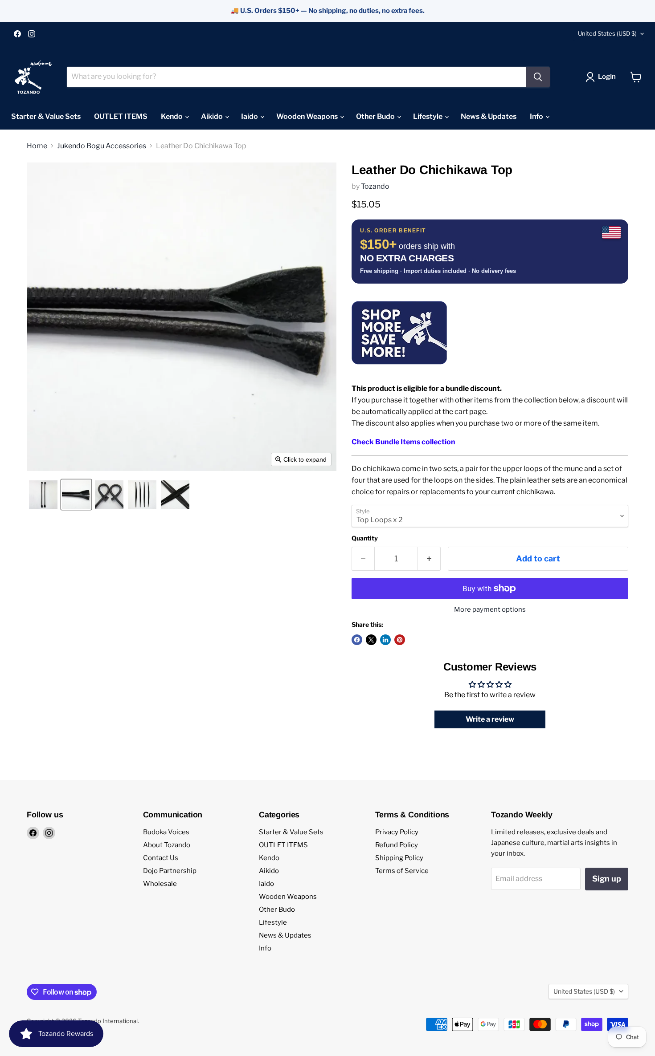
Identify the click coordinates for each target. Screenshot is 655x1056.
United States (607, 33)
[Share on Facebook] (357, 639)
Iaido (250, 116)
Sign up (606, 878)
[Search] (538, 77)
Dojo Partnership (169, 871)
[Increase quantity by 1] (429, 559)
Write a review (490, 719)
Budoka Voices (166, 832)
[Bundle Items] (399, 370)
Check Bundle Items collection (403, 442)
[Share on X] (371, 639)
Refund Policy (396, 845)
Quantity (365, 538)
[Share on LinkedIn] (385, 639)
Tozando (375, 186)
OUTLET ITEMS (120, 116)
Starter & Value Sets (46, 116)
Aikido (212, 116)
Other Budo (376, 116)
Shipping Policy (399, 858)
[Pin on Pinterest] (399, 639)
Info (537, 116)
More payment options (490, 609)
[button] (602, 77)
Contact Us (160, 858)
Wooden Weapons (307, 116)
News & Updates (488, 116)
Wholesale (160, 884)
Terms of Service (402, 871)
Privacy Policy (396, 832)
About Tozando (166, 845)
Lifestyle (428, 116)
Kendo (172, 116)
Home (37, 146)
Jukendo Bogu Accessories (101, 146)
